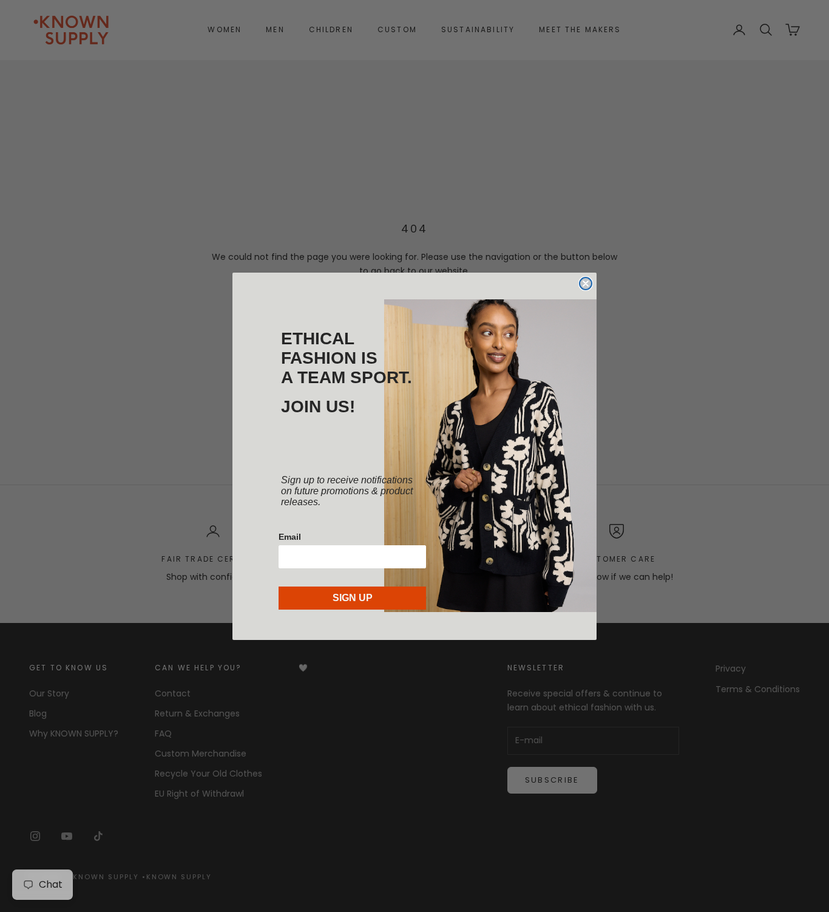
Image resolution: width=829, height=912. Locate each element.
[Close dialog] (586, 283)
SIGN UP (353, 598)
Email (290, 537)
